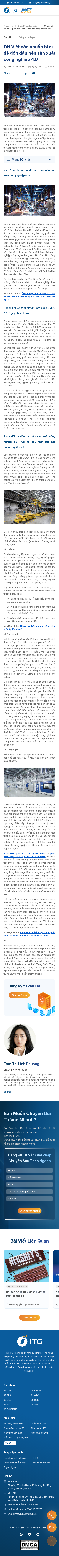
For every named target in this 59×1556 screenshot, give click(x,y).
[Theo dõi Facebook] (21, 1534)
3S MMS (8, 1404)
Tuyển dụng (10, 1467)
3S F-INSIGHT (10, 1409)
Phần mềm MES (38, 1428)
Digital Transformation (28, 26)
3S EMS (35, 1404)
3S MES (7, 1400)
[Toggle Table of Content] (30, 159)
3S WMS (35, 1395)
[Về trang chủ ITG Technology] (29, 1341)
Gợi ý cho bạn (26, 37)
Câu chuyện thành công (15, 1458)
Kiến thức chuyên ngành (16, 1437)
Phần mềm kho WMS (14, 1428)
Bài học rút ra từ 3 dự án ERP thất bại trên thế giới (26, 1293)
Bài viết (8, 37)
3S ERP (7, 1390)
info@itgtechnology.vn (43, 2)
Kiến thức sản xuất (13, 1433)
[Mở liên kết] (52, 1515)
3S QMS (35, 1400)
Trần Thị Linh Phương (16, 67)
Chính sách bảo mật (40, 1462)
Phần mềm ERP (38, 1423)
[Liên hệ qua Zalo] (52, 1527)
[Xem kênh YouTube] (29, 1534)
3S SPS (7, 1395)
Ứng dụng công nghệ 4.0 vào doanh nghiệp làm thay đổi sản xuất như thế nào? (29, 296)
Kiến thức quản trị (39, 1433)
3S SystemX (37, 1390)
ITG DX (34, 1458)
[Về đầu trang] (52, 1541)
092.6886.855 (16, 2)
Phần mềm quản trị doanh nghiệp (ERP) (25, 853)
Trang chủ (8, 26)
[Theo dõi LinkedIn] (38, 1534)
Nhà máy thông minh (14, 1423)
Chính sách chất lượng (15, 1462)
